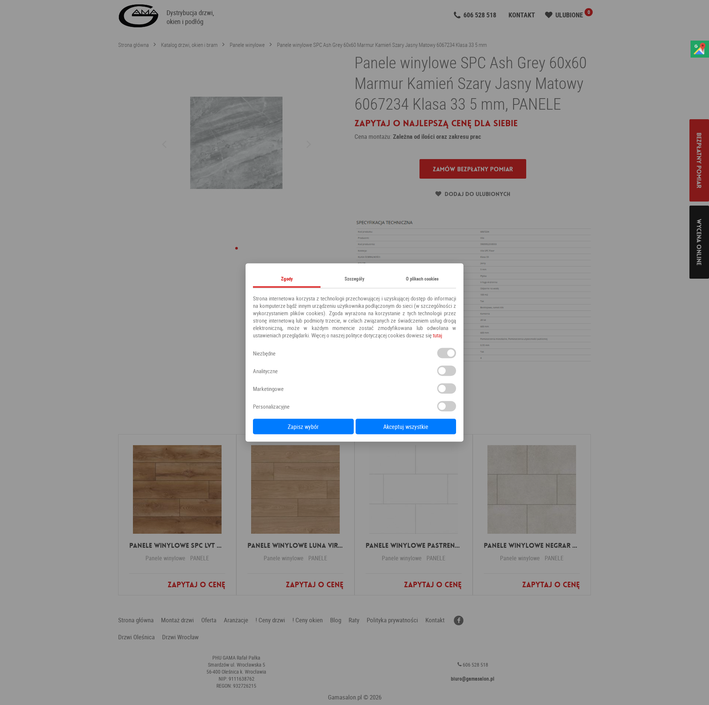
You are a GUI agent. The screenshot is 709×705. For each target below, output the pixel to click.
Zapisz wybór (303, 427)
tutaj (437, 335)
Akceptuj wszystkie (405, 427)
